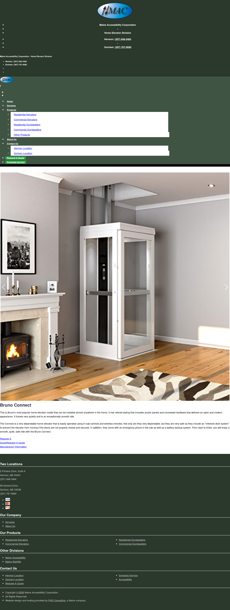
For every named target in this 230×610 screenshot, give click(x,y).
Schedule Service (16, 162)
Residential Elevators (25, 114)
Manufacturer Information (13, 446)
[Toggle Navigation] (0, 86)
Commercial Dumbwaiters (27, 129)
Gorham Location (23, 153)
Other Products (22, 134)
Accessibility (125, 579)
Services (11, 105)
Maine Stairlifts (13, 561)
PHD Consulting (56, 600)
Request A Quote (14, 583)
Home (10, 101)
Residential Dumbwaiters (27, 124)
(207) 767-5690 (123, 47)
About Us (10, 526)
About (12, 139)
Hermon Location (23, 148)
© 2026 (20, 592)
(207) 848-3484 (123, 39)
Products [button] (11, 109)
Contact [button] (12, 143)
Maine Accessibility (15, 557)
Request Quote (15, 157)
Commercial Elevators (25, 119)
